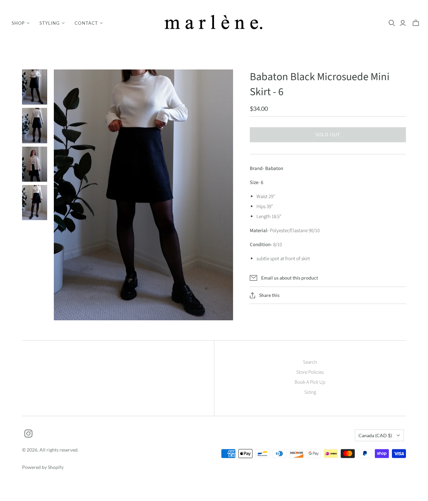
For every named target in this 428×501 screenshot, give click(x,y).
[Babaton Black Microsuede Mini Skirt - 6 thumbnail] (34, 87)
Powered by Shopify (43, 467)
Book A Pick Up (310, 382)
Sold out (328, 134)
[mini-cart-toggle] (415, 23)
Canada (375, 435)
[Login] (402, 23)
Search (310, 362)
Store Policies (310, 372)
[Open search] (392, 23)
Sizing (310, 392)
